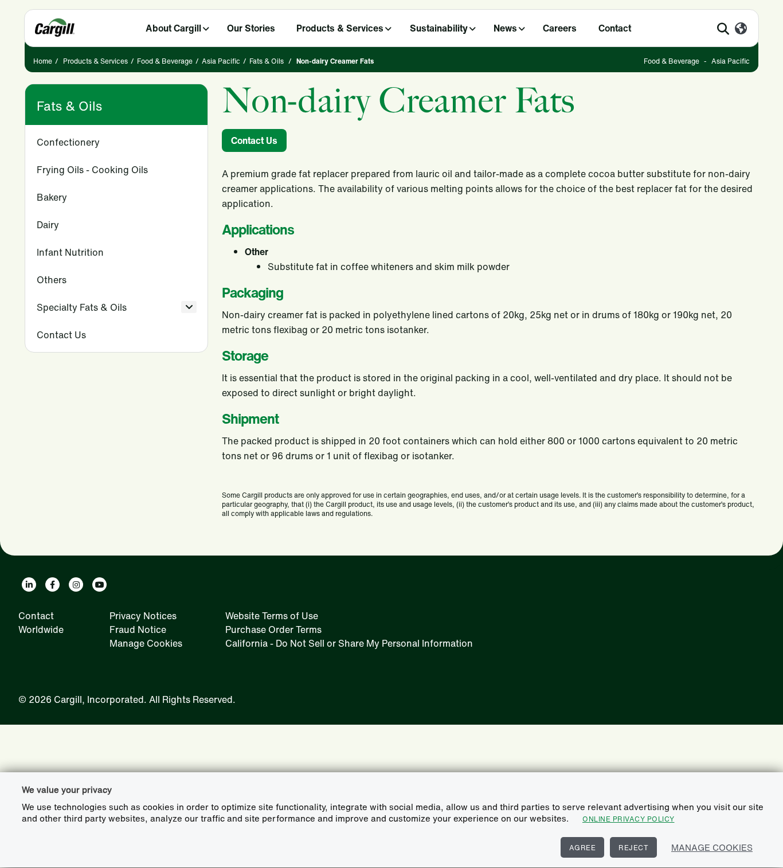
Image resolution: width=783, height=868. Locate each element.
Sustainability (439, 28)
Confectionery (68, 142)
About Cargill (173, 28)
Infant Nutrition (70, 252)
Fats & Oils (266, 61)
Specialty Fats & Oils (82, 307)
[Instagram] (76, 584)
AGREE (582, 848)
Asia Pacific (221, 61)
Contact (614, 28)
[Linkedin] (29, 584)
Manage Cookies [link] (145, 643)
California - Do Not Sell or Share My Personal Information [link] (349, 643)
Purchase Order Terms (273, 629)
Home (42, 61)
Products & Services (339, 28)
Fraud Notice (137, 629)
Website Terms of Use (271, 616)
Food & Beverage (165, 61)
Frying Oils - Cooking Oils (92, 170)
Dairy (48, 225)
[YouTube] (99, 584)
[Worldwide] (741, 29)
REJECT (633, 848)
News (505, 28)
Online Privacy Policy (628, 819)
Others (51, 280)
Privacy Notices (143, 616)
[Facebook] (52, 584)
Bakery (52, 197)
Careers (560, 28)
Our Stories (251, 28)
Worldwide (41, 629)
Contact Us (61, 335)
